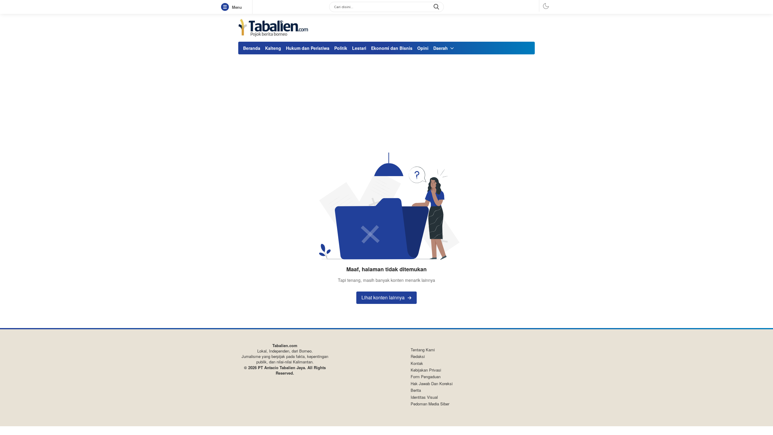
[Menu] (226, 7)
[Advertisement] (386, 101)
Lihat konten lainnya (383, 297)
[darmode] (546, 6)
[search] (437, 7)
